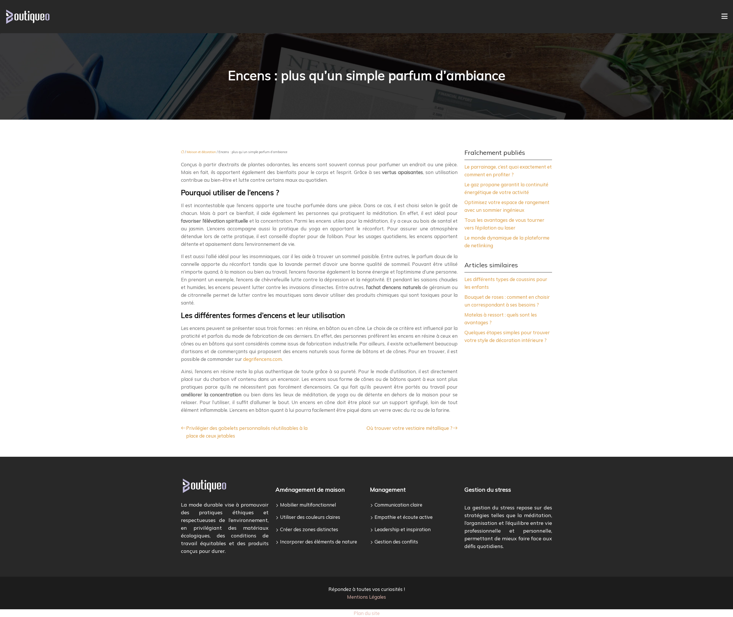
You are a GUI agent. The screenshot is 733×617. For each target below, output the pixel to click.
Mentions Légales (366, 597)
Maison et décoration (201, 152)
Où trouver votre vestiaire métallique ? (409, 428)
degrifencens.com (262, 359)
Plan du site (367, 613)
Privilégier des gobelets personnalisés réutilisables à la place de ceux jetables (247, 432)
